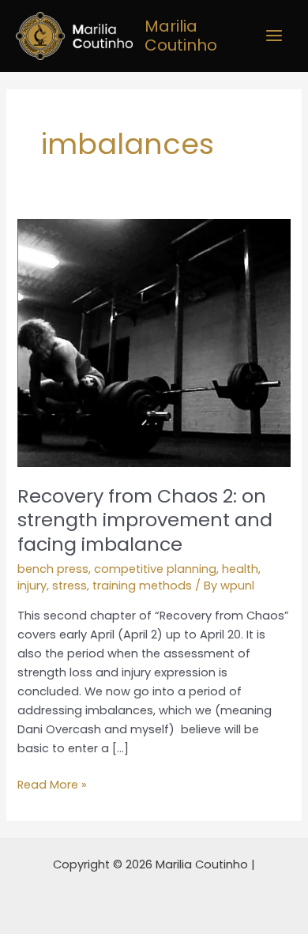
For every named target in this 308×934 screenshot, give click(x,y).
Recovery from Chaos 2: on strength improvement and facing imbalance (144, 520)
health (240, 569)
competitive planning (155, 569)
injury (32, 585)
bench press (52, 569)
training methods (142, 585)
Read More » (52, 784)
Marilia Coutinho (181, 35)
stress (69, 585)
